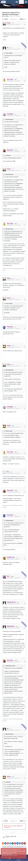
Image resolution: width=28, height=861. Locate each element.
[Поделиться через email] (22, 843)
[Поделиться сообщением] (24, 24)
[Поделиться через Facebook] (13, 843)
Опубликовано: (13, 24)
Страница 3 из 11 (14, 19)
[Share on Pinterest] (25, 843)
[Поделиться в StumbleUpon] (8, 843)
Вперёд (21, 19)
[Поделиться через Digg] (17, 843)
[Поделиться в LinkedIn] (5, 843)
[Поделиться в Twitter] (10, 843)
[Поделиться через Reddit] (3, 843)
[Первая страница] (3, 19)
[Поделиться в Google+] (15, 843)
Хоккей (18, 16)
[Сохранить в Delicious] (20, 843)
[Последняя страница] (25, 19)
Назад (6, 19)
